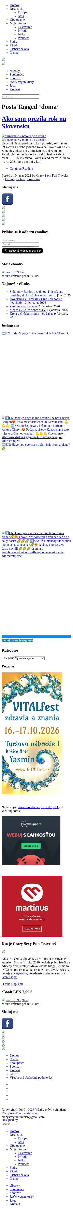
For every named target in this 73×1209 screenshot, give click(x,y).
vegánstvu (20, 973)
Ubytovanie (17, 19)
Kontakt (15, 89)
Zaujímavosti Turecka (24, 306)
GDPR (14, 1074)
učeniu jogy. (9, 977)
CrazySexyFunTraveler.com (20, 1113)
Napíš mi (17, 984)
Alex (5, 958)
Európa (22, 12)
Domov (14, 5)
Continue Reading (21, 168)
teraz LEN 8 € (15, 272)
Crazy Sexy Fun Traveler (52, 175)
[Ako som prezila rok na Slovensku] (36, 138)
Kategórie (8, 658)
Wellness (23, 38)
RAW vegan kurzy (22, 82)
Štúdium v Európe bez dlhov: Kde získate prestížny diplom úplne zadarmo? (36, 293)
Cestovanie (25, 27)
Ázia (21, 16)
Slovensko (33, 179)
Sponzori (15, 78)
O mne (14, 52)
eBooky (15, 71)
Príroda (22, 30)
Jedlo (21, 34)
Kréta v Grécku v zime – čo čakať (31, 313)
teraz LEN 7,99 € (17, 1000)
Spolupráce (17, 74)
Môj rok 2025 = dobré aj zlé (28, 310)
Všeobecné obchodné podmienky (31, 1077)
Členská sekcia (19, 49)
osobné (20, 179)
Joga (13, 85)
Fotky (13, 41)
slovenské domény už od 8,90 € (38, 807)
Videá (13, 45)
